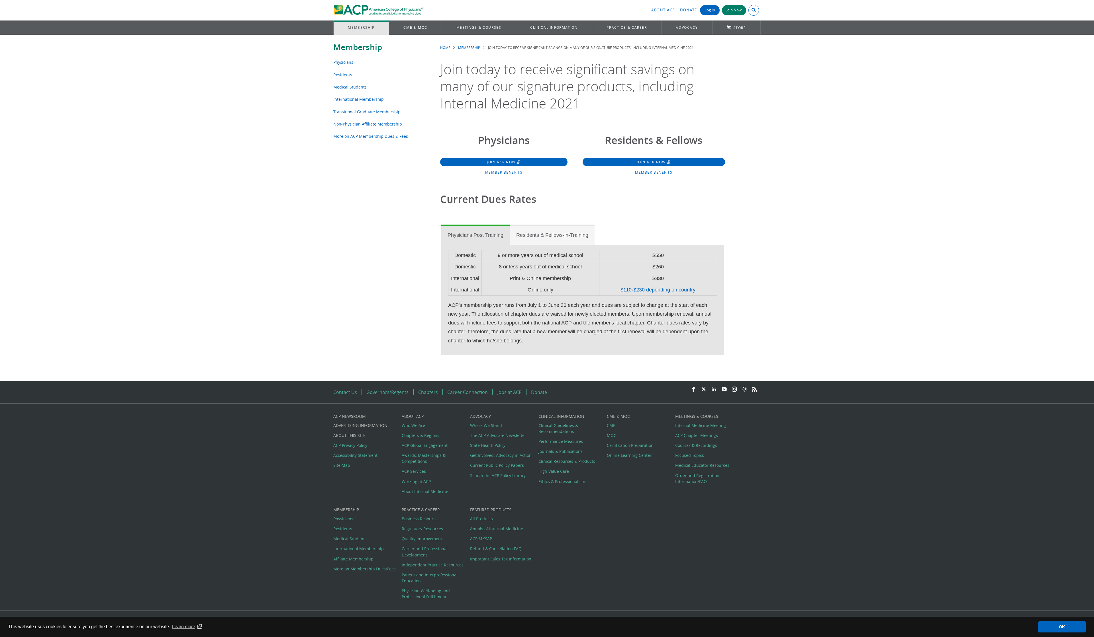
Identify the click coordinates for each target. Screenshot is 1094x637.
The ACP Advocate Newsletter (498, 435)
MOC (611, 435)
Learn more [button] (183, 626)
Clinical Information (553, 27)
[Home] (378, 10)
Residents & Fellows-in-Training (552, 235)
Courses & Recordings (696, 445)
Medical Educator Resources (702, 465)
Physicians (343, 62)
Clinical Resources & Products (566, 461)
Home (445, 47)
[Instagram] (734, 389)
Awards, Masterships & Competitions (424, 458)
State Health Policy (487, 445)
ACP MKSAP (481, 538)
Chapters (428, 392)
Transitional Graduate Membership (367, 111)
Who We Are (413, 425)
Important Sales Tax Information (500, 559)
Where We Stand (486, 425)
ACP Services (414, 471)
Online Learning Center (629, 455)
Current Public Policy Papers (497, 465)
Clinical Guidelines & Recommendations (558, 428)
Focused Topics (689, 455)
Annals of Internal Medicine (496, 528)
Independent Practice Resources (433, 565)
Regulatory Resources (422, 528)
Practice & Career (627, 27)
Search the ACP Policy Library (498, 475)
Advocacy (687, 27)
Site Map (341, 465)
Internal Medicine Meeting (700, 425)
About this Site (349, 435)
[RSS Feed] (754, 389)
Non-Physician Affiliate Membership (367, 124)
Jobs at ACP (509, 392)
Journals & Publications (560, 451)
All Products (481, 518)
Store (739, 27)
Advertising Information (360, 425)
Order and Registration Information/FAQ (697, 478)
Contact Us (345, 392)
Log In (710, 10)
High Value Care (553, 471)
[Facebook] (693, 389)
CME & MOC (415, 27)
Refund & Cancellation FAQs (497, 548)
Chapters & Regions (420, 435)
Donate (688, 10)
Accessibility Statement (355, 455)
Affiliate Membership (353, 559)
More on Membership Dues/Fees (364, 569)
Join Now (734, 10)
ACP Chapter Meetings (696, 435)
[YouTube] (724, 389)
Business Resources (421, 518)
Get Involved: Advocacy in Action (501, 455)
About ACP (663, 10)
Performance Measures (560, 441)
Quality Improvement (422, 538)
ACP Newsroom (349, 416)
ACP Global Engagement (425, 445)
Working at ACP (416, 481)
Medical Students (350, 87)
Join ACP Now (502, 162)
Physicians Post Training (475, 235)
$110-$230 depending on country (658, 290)
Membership (361, 27)
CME (611, 425)
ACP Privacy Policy (350, 445)
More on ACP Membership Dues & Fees (370, 136)
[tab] (475, 235)
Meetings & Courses (478, 27)
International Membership (358, 99)
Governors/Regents (387, 392)
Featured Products (490, 509)
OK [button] (1062, 626)
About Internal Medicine (425, 491)
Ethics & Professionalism (561, 481)
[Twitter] (703, 389)
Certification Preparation (630, 445)
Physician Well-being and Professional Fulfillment (426, 593)
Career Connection (467, 392)
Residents (342, 74)
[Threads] (744, 389)
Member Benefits (503, 172)
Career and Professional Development (425, 551)
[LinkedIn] (714, 389)
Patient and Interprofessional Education (430, 577)
